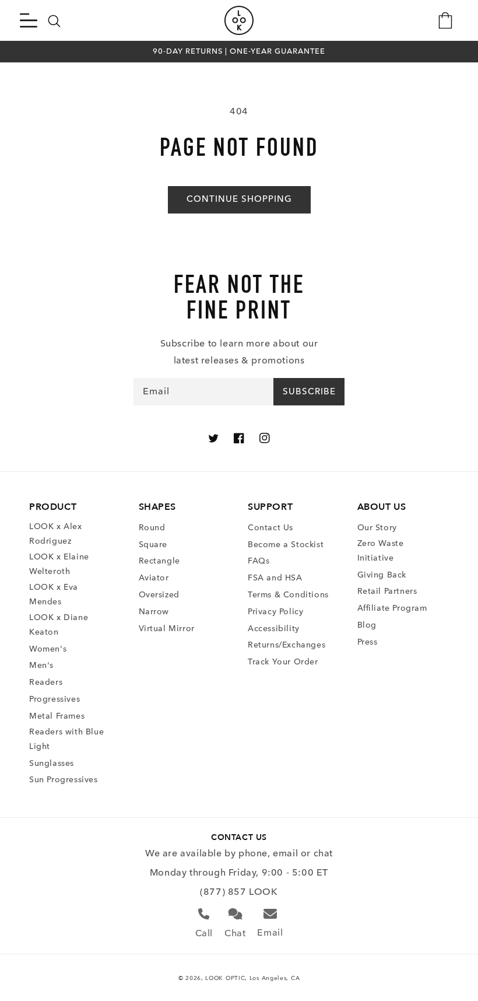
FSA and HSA (275, 578)
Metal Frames (57, 716)
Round (152, 528)
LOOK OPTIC (225, 978)
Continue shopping (239, 199)
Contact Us (270, 528)
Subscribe (309, 391)
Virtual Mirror (167, 629)
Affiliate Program (392, 608)
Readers (45, 682)
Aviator (154, 578)
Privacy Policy (275, 612)
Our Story (377, 528)
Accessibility (274, 629)
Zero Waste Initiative (380, 550)
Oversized (159, 595)
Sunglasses (51, 763)
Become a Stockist (286, 545)
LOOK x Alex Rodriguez (55, 534)
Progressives (54, 699)
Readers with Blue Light (66, 739)
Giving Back (382, 575)
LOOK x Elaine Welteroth (59, 564)
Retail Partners (387, 591)
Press (367, 642)
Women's (47, 649)
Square (153, 545)
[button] (28, 20)
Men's (41, 665)
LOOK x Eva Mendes (53, 594)
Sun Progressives (63, 780)
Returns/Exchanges (286, 645)
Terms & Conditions (288, 595)
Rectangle (159, 561)
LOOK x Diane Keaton (58, 624)
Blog (367, 625)
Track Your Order (283, 662)
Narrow (154, 612)
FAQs (258, 561)
